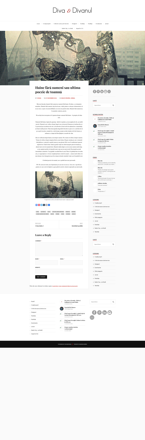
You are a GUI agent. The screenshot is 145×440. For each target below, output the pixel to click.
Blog (49, 211)
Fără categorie (98, 217)
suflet (74, 213)
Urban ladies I (39, 226)
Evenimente (99, 23)
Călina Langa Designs (58, 211)
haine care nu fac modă (42, 213)
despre (73, 211)
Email (62, 259)
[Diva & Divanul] (72, 17)
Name (37, 259)
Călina (39, 98)
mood (52, 213)
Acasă (38, 23)
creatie (68, 211)
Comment (38, 241)
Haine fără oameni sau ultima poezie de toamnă (57, 89)
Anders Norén (83, 344)
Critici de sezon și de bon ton (61, 23)
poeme (57, 213)
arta (37, 211)
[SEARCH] (113, 105)
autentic (43, 211)
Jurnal (106, 23)
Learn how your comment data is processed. (65, 286)
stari (62, 213)
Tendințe (82, 23)
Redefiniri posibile (77, 226)
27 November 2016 (51, 98)
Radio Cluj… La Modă (67, 28)
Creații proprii (46, 23)
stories (68, 213)
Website (37, 267)
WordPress (68, 344)
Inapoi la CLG (79, 28)
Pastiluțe (90, 23)
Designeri (74, 23)
